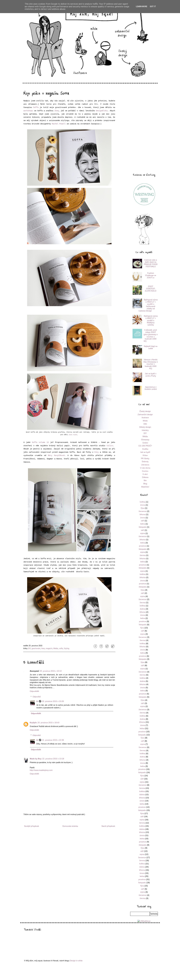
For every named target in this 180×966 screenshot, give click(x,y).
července (142, 511)
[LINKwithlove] (144, 921)
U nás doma (145, 468)
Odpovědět (34, 691)
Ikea (56, 111)
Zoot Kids (73, 434)
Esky (96, 452)
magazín (49, 648)
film (145, 480)
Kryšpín (33, 722)
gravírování (36, 648)
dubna (142, 609)
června (142, 555)
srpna (142, 533)
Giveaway (145, 440)
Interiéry (145, 430)
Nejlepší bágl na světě (150, 347)
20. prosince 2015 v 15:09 (53, 701)
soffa (61, 648)
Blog (145, 484)
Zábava (145, 477)
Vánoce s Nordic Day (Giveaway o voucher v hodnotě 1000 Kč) (150, 363)
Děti (145, 424)
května (142, 502)
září (142, 521)
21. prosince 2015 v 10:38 (53, 740)
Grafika (145, 449)
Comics (145, 471)
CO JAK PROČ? (145, 446)
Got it (153, 6)
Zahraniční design (145, 414)
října (142, 508)
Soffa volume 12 (40, 442)
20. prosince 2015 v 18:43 (48, 722)
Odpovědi (37, 697)
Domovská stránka (70, 826)
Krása (145, 455)
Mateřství (145, 487)
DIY (29, 648)
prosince (142, 546)
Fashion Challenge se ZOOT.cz (150, 275)
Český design (145, 411)
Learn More (141, 6)
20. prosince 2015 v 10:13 (51, 671)
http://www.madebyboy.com (41, 770)
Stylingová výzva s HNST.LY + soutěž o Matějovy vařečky (151, 320)
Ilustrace (145, 417)
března (142, 514)
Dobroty (145, 461)
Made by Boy (36, 759)
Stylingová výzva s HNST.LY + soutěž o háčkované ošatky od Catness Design (148, 305)
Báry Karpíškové (56, 455)
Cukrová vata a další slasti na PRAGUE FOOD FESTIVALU (150, 263)
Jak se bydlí (145, 452)
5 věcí (145, 474)
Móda (145, 421)
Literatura (145, 465)
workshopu (28, 111)
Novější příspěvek (31, 826)
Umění (145, 443)
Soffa (35, 107)
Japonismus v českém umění (151, 388)
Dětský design (145, 427)
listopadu (142, 527)
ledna (142, 524)
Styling (66, 648)
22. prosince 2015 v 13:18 (53, 759)
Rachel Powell (59, 124)
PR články (145, 458)
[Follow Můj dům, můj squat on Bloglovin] (144, 244)
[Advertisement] (144, 128)
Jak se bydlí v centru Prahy (150, 375)
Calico (110, 446)
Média (55, 648)
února (142, 505)
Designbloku (102, 111)
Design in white (76, 961)
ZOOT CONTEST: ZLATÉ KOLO (150, 288)
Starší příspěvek (108, 826)
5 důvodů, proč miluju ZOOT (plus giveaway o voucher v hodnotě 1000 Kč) (151, 335)
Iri (37, 701)
